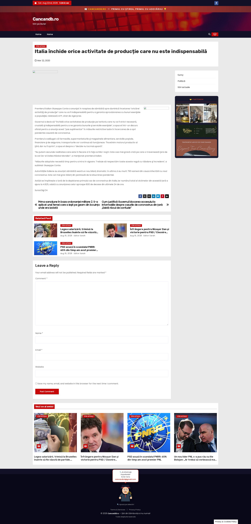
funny (180, 74)
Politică (181, 81)
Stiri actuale (40, 46)
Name (39, 333)
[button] (209, 34)
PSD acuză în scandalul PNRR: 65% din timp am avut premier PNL (78, 250)
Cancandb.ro (45, 19)
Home (38, 34)
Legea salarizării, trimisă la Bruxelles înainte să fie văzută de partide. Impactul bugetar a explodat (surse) (55, 459)
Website (39, 366)
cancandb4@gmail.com (125, 479)
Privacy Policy (135, 509)
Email (38, 349)
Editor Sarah (79, 235)
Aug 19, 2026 (66, 235)
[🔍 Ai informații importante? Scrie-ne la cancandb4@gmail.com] (125, 491)
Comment (41, 278)
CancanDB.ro (113, 513)
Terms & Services (117, 509)
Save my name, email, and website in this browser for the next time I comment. (78, 383)
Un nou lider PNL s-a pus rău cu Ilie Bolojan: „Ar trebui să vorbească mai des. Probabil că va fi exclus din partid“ (195, 461)
